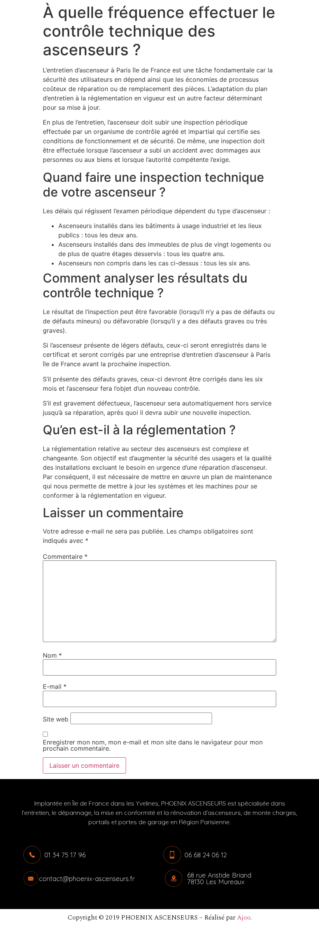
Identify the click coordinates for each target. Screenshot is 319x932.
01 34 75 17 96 (65, 855)
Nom (52, 655)
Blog (241, 23)
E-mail (55, 686)
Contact (145, 23)
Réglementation (195, 23)
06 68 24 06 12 (205, 855)
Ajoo (244, 918)
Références (102, 23)
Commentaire (65, 556)
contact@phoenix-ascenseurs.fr (87, 878)
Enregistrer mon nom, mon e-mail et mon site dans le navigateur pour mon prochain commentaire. (153, 745)
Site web (55, 719)
